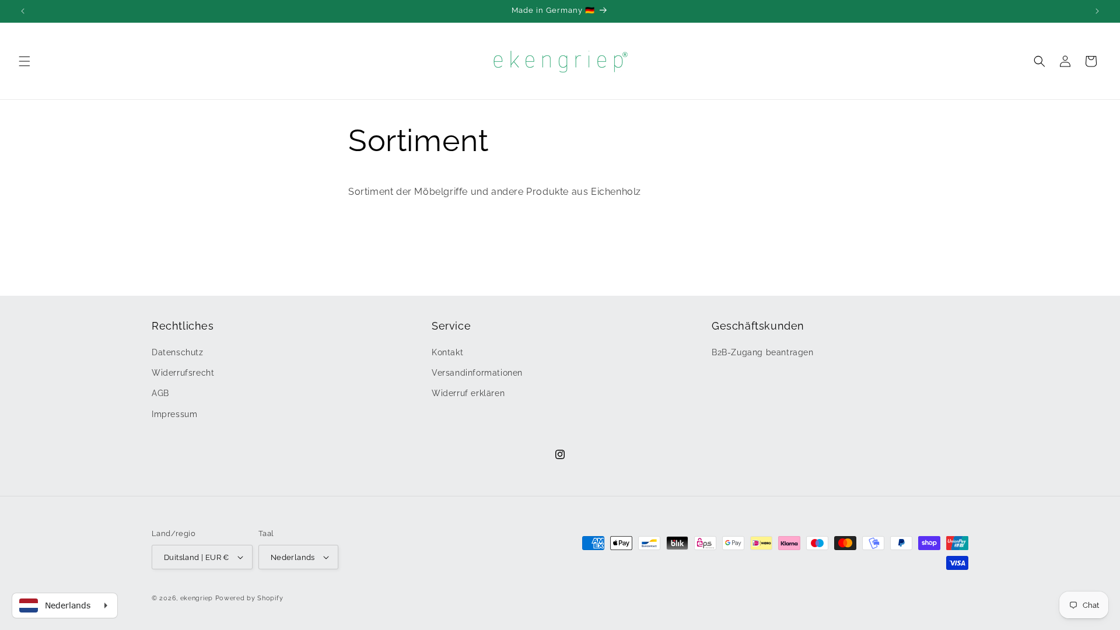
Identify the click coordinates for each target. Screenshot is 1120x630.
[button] (24, 61)
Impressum (174, 414)
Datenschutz (178, 352)
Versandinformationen (477, 372)
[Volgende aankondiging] (1097, 11)
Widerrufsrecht (183, 372)
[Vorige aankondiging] (23, 11)
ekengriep (196, 598)
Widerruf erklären (468, 393)
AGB (160, 393)
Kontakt (447, 352)
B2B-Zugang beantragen (763, 352)
